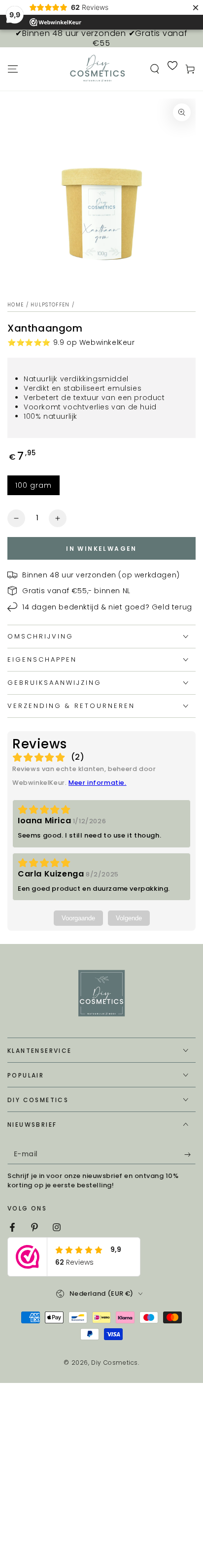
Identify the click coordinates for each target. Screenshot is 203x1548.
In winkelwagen (101, 548)
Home (15, 304)
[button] (155, 69)
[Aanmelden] (190, 1154)
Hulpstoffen (50, 304)
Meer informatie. (97, 782)
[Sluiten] (186, 1400)
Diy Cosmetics (114, 1362)
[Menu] (13, 69)
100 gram (33, 485)
